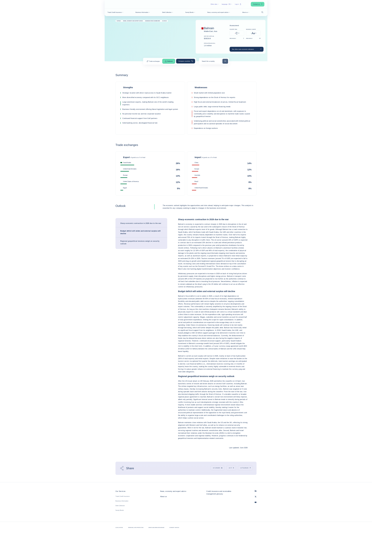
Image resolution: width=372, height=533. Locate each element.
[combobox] (211, 62)
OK (226, 61)
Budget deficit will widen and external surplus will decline (140, 232)
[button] (115, 12)
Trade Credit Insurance (122, 496)
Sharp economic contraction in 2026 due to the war (140, 223)
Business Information (121, 501)
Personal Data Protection (135, 527)
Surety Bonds (119, 510)
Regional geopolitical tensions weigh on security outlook (139, 242)
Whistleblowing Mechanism (156, 527)
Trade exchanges (154, 61)
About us (163, 496)
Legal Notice (119, 527)
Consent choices (174, 527)
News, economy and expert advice (173, 491)
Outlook (170, 61)
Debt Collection (120, 505)
